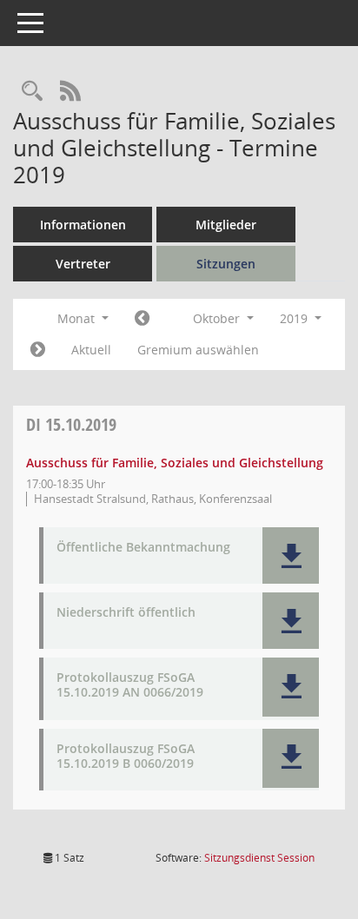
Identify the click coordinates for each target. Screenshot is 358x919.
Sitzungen (225, 263)
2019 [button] (295, 318)
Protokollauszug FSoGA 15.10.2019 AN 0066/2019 (129, 685)
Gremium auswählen (198, 349)
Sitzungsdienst (259, 857)
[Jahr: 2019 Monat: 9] (142, 318)
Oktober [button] (218, 318)
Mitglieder (226, 224)
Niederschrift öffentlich (126, 612)
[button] (290, 555)
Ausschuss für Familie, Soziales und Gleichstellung (174, 462)
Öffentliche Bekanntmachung (143, 547)
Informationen (83, 224)
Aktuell (91, 349)
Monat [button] (77, 318)
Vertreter (83, 263)
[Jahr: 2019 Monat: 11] (37, 350)
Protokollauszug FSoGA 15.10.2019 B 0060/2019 (125, 756)
